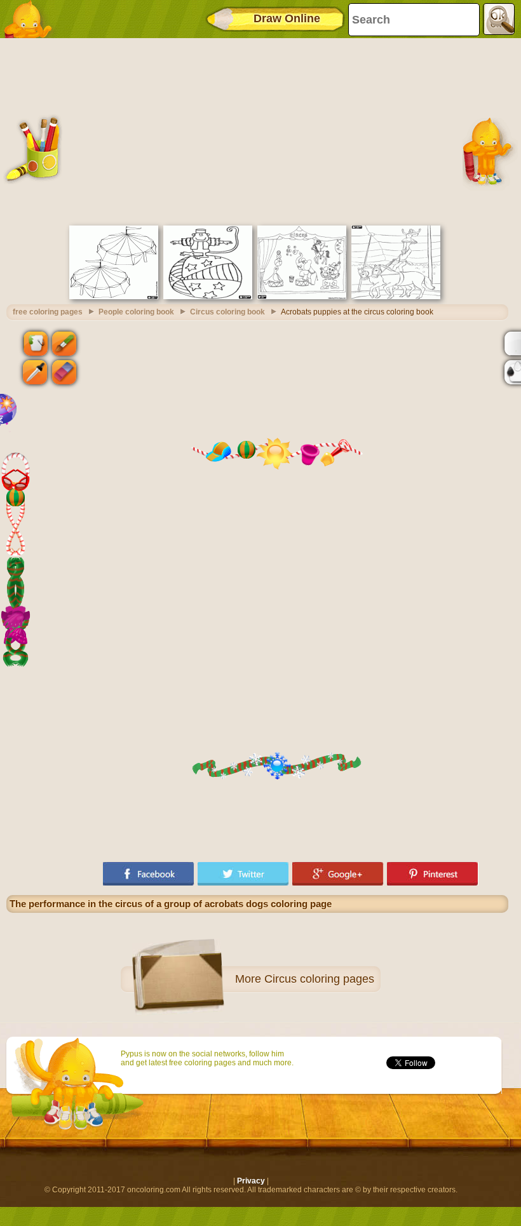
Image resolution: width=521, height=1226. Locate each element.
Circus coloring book (227, 311)
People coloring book (136, 311)
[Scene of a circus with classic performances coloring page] (301, 296)
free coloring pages (48, 311)
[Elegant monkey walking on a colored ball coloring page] (207, 296)
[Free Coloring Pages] (31, 19)
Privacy (251, 1180)
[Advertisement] (257, 130)
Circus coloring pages (319, 979)
